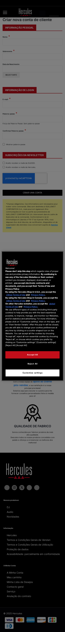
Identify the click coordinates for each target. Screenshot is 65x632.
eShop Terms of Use (15, 295)
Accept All (32, 354)
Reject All (33, 364)
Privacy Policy (38, 295)
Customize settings (32, 373)
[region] (32, 316)
